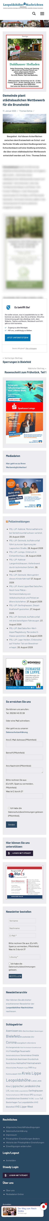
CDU (32, 1037)
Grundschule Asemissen (16, 1059)
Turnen (37, 1099)
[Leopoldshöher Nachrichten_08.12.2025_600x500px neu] (24, 688)
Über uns (10, 1190)
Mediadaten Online (15, 1194)
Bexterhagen (39, 1031)
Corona (11, 1042)
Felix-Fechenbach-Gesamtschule (30, 1047)
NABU (12, 1091)
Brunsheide (25, 1037)
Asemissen (12, 1030)
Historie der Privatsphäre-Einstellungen (25, 1142)
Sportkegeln (37, 1095)
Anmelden (11, 1160)
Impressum (11, 1134)
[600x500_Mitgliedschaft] (24, 508)
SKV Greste (24, 1095)
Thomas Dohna (25, 111)
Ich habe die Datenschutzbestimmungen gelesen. (22, 966)
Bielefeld (13, 1036)
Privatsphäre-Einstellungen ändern (23, 1138)
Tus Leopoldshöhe (26, 1102)
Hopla (26, 1068)
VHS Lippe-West (24, 1106)
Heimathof (21, 1063)
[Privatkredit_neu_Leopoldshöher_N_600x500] (24, 410)
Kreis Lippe (31, 1073)
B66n (21, 1031)
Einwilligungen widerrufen (18, 1146)
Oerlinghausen (36, 1090)
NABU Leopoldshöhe (21, 1091)
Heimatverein (34, 1063)
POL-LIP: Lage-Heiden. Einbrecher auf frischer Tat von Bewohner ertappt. (25, 643)
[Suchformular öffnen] (34, 13)
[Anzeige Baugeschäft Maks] (24, 898)
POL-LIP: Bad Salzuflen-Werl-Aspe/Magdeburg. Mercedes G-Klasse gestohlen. (24, 632)
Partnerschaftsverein (13, 1095)
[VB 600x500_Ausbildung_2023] (24, 442)
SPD (31, 1095)
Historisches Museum (15, 1067)
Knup (34, 1068)
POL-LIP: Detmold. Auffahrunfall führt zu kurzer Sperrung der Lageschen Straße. (24, 544)
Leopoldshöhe (18, 1080)
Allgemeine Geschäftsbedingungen (23, 1127)
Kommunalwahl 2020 (14, 1074)
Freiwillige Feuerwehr (19, 1051)
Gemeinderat (26, 1055)
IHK (30, 1067)
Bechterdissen (28, 1031)
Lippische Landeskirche (25, 1086)
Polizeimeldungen (19, 521)
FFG (7, 1051)
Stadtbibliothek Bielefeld (17, 1098)
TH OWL (31, 1099)
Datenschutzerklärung (16, 1131)
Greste (35, 1055)
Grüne (13, 1063)
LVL (8, 1090)
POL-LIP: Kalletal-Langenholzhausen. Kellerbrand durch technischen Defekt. (24, 563)
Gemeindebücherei (13, 1055)
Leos (33, 1080)
